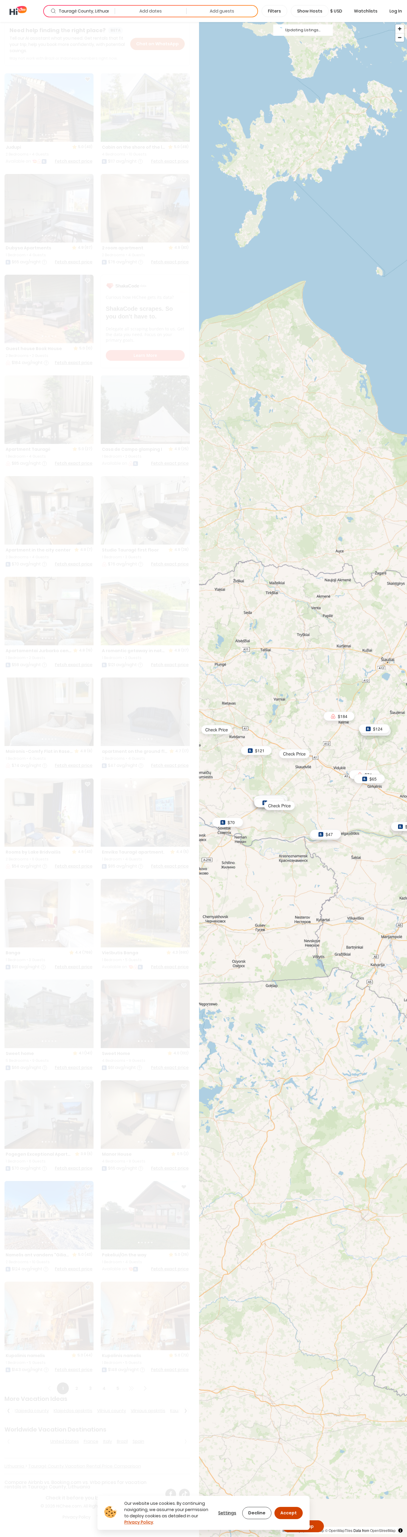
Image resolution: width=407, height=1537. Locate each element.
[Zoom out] (399, 37)
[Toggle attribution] (400, 1530)
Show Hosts (309, 11)
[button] (336, 11)
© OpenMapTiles (338, 1530)
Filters (274, 11)
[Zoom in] (399, 28)
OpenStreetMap (383, 1530)
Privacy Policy (138, 1522)
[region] (303, 779)
